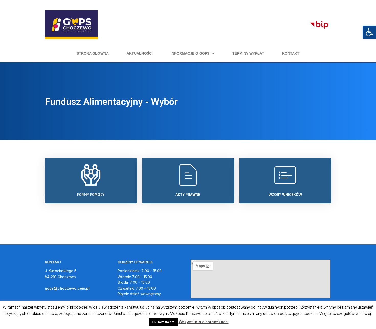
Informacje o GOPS (190, 53)
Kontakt (291, 53)
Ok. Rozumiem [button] (163, 322)
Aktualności (140, 53)
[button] (369, 32)
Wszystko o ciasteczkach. (204, 321)
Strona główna (92, 53)
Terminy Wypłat (248, 53)
